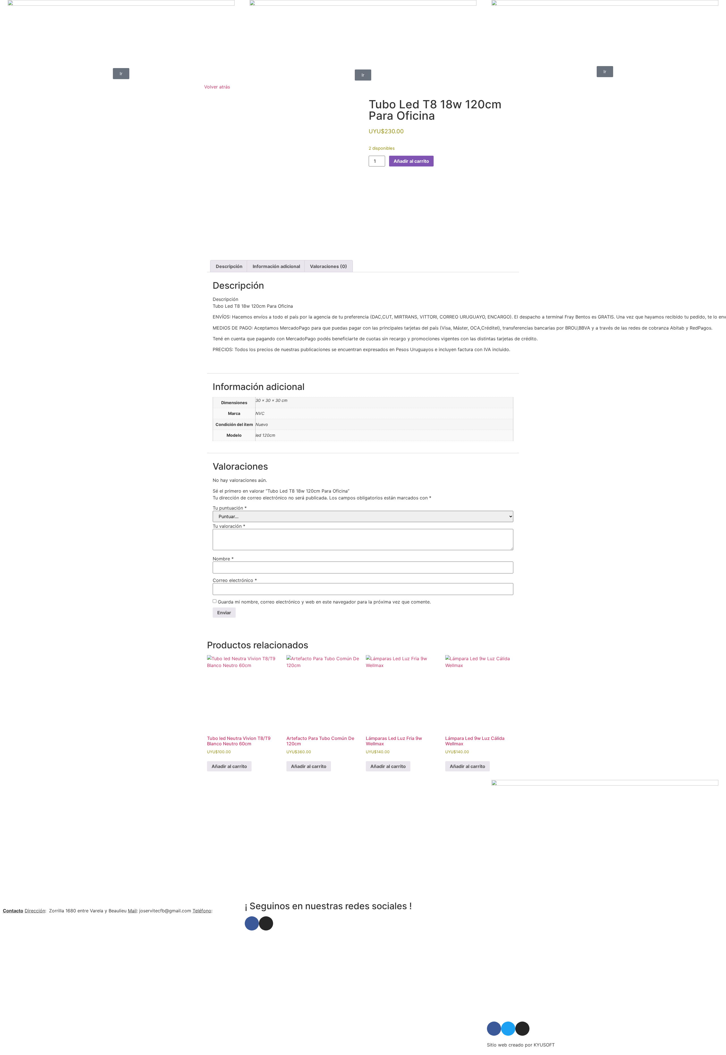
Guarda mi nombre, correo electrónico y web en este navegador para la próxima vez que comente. (324, 602)
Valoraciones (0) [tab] (328, 266)
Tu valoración (229, 526)
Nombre (223, 558)
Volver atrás (217, 87)
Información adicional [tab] (276, 266)
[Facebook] (252, 923)
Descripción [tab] (229, 266)
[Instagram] (266, 923)
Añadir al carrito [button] (229, 766)
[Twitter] (508, 1029)
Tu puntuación (230, 508)
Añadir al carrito (411, 161)
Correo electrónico (235, 580)
